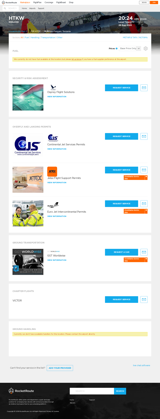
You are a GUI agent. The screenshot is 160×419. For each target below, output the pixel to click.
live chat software (141, 365)
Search (120, 391)
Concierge (49, 3)
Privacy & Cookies (52, 411)
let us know (76, 59)
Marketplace (25, 3)
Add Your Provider (60, 368)
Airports (32, 8)
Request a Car (121, 252)
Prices (112, 48)
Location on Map (17, 31)
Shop (71, 3)
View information (57, 96)
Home (24, 8)
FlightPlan (37, 3)
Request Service (121, 88)
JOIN (154, 2)
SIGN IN (144, 2)
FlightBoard (61, 3)
